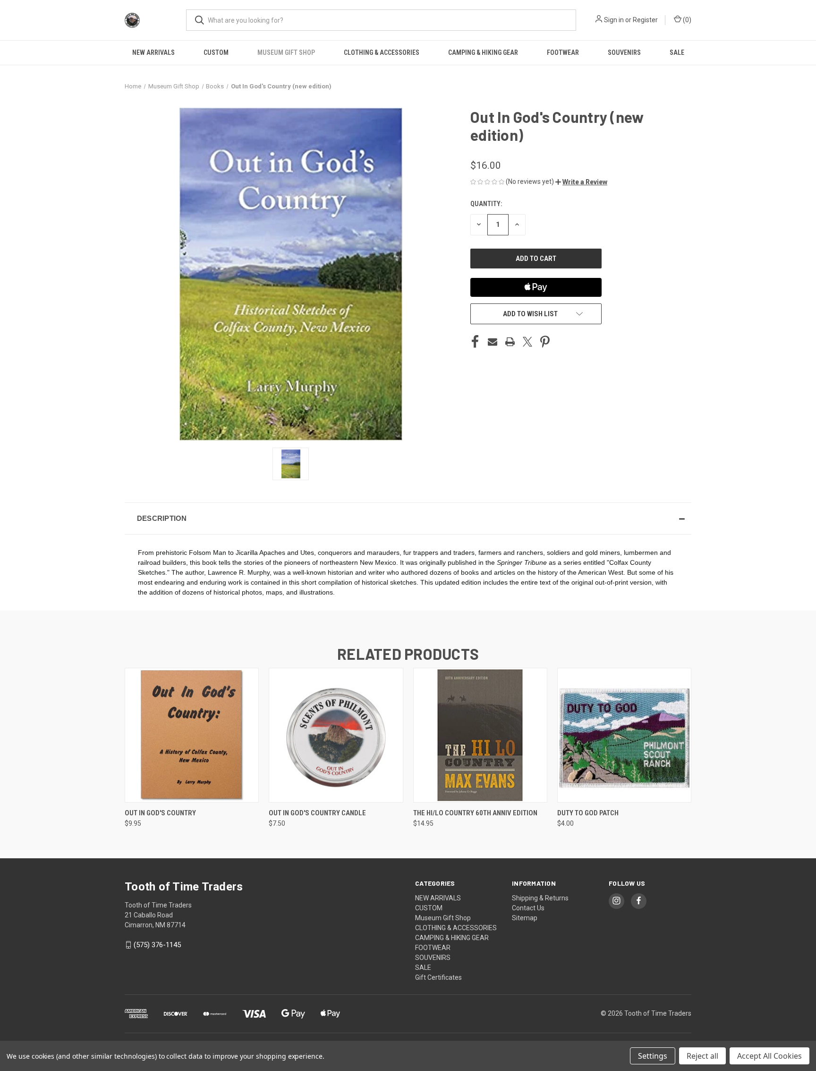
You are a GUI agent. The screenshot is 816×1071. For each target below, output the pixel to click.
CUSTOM (216, 52)
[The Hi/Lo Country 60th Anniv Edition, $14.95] (480, 735)
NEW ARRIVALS (153, 52)
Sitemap (524, 918)
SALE (677, 52)
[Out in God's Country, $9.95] (192, 735)
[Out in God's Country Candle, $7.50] (336, 735)
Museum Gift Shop (286, 52)
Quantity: (486, 203)
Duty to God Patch (588, 813)
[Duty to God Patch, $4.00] (624, 735)
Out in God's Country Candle (317, 813)
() (686, 20)
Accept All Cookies (769, 1056)
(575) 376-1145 (157, 945)
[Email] (492, 341)
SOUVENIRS (624, 52)
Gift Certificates (438, 977)
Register (645, 20)
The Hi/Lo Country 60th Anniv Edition (475, 813)
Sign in (614, 20)
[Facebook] (475, 341)
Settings (652, 1056)
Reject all (702, 1056)
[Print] (510, 341)
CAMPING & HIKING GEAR (483, 52)
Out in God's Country (160, 813)
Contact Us (528, 908)
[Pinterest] (545, 341)
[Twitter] (527, 341)
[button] (581, 182)
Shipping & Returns (540, 898)
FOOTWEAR (563, 52)
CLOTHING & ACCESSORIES (381, 52)
